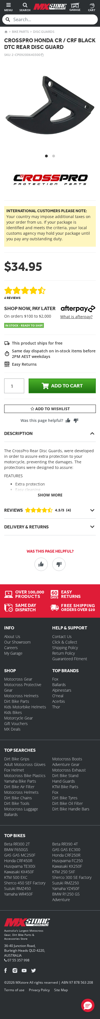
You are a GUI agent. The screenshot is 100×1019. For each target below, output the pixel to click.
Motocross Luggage (21, 809)
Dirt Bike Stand (65, 775)
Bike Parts (20, 32)
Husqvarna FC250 (67, 860)
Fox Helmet (14, 770)
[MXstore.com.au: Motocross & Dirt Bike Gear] (50, 6)
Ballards (59, 684)
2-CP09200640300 (26, 55)
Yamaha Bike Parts (20, 781)
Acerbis (58, 701)
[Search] (7, 19)
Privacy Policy (39, 990)
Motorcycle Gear (18, 718)
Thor (56, 706)
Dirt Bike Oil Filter (67, 803)
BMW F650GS (16, 849)
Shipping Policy (65, 647)
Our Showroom (17, 642)
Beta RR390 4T (65, 844)
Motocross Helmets (21, 695)
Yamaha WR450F (18, 894)
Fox (55, 679)
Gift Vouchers (16, 723)
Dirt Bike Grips (16, 758)
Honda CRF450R (18, 860)
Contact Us (62, 636)
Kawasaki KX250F (67, 866)
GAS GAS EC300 (66, 849)
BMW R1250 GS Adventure (66, 896)
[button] (87, 1005)
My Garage (13, 653)
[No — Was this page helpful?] (76, 420)
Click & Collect (64, 642)
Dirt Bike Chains (18, 797)
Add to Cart (67, 386)
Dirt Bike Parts (16, 701)
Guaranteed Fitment (69, 658)
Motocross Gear (18, 679)
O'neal (57, 695)
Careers (11, 647)
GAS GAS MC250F (19, 855)
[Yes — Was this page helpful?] (68, 420)
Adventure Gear (65, 764)
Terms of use (14, 990)
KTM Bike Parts (65, 786)
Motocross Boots (67, 758)
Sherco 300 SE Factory (71, 877)
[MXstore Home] (27, 923)
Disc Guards (43, 32)
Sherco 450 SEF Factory (24, 883)
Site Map (61, 990)
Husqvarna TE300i (19, 866)
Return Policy (63, 653)
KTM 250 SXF (63, 871)
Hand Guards (63, 781)
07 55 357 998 (18, 960)
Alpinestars (61, 690)
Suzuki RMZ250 (65, 883)
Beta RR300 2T (17, 844)
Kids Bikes (13, 712)
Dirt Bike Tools (16, 803)
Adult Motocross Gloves (25, 764)
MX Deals (12, 729)
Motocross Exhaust (69, 770)
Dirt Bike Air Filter (19, 786)
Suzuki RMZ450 (17, 888)
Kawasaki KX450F (19, 871)
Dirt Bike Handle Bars (70, 809)
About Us (12, 636)
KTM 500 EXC (16, 877)
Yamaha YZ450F (65, 888)
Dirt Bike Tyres (65, 797)
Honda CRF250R (66, 855)
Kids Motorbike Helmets (25, 706)
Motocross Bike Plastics (25, 775)
